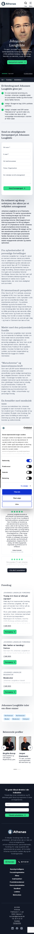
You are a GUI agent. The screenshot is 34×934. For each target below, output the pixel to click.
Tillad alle (17, 492)
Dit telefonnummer (9, 161)
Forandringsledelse (17, 872)
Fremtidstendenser (17, 882)
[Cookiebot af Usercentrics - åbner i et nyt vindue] (24, 428)
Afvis (17, 504)
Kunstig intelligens (17, 869)
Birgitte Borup (9, 753)
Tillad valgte (17, 498)
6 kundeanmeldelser (28, 73)
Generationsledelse (17, 885)
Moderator (15, 719)
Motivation (17, 895)
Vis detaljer (24, 486)
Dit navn (6, 147)
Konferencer (9, 715)
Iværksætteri (17, 879)
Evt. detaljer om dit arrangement (14, 175)
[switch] (29, 466)
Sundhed (17, 888)
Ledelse (17, 892)
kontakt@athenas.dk (17, 916)
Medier (7, 719)
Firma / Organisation (10, 168)
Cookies (17, 921)
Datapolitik (17, 923)
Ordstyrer (26, 719)
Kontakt (10, 862)
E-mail (6, 154)
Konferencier (20, 715)
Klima (17, 876)
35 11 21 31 (24, 862)
